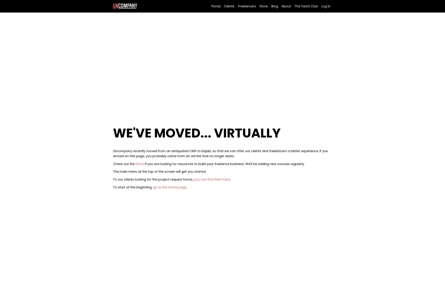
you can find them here (212, 179)
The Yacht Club (306, 6)
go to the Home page (170, 187)
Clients (229, 6)
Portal (215, 6)
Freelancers (247, 6)
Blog (274, 6)
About (286, 6)
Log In (325, 6)
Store (264, 6)
